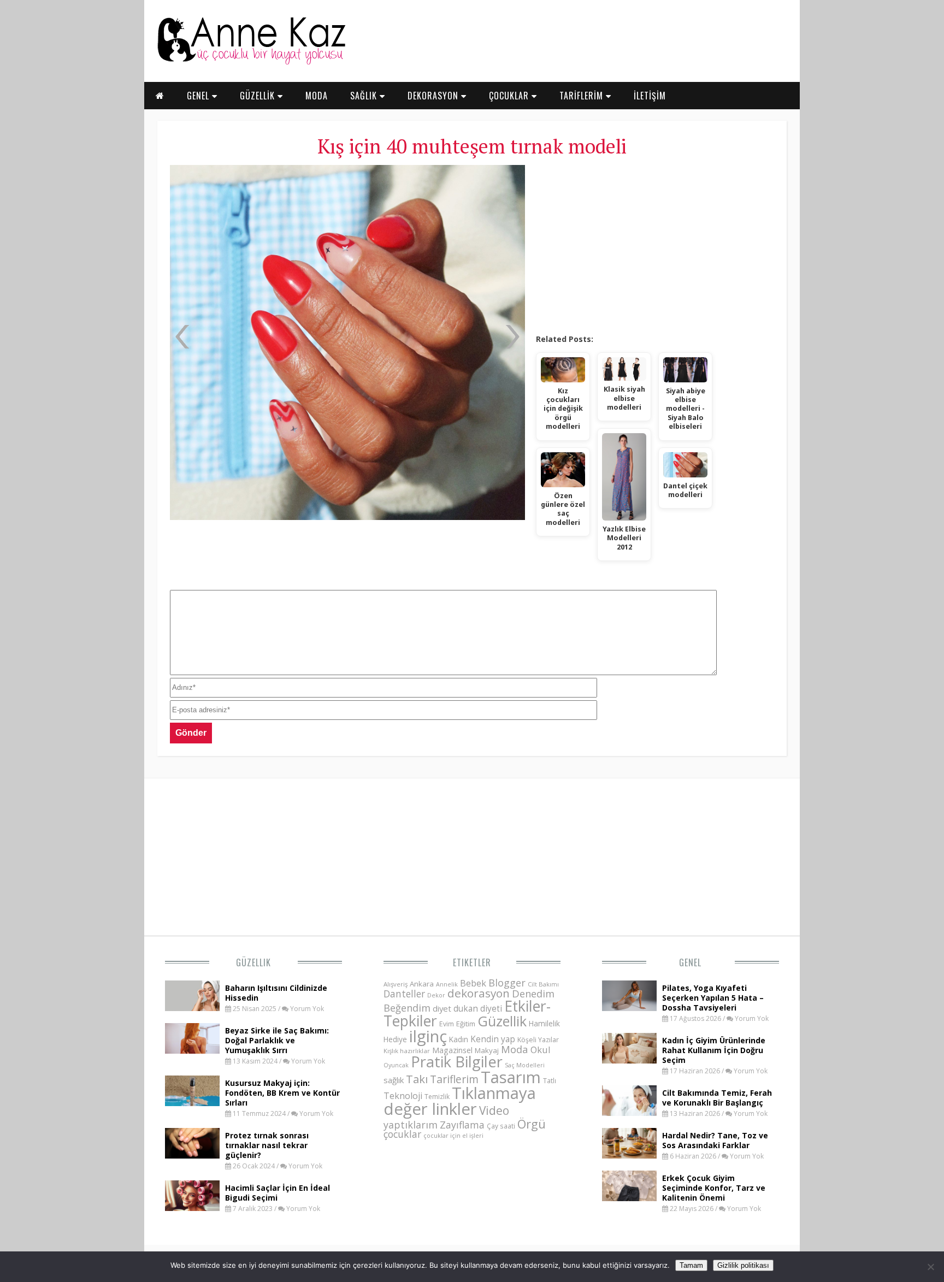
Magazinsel (452, 1050)
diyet (442, 1008)
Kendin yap (492, 1039)
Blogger (507, 982)
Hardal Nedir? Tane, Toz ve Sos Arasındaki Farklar (715, 1140)
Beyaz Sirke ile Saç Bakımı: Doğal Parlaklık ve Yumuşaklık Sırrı (277, 1040)
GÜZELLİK (259, 95)
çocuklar (402, 1134)
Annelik (447, 984)
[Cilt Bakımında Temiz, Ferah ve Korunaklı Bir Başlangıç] (629, 1113)
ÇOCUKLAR (510, 95)
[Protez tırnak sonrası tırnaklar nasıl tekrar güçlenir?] (192, 1155)
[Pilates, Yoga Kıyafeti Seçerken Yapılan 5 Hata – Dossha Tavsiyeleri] (629, 1008)
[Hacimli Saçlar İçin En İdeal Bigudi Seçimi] (192, 1208)
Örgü (531, 1123)
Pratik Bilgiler (457, 1061)
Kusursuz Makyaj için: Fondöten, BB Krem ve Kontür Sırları (282, 1093)
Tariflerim (454, 1079)
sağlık (394, 1079)
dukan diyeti (477, 1008)
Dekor (436, 995)
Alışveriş (396, 984)
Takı (417, 1078)
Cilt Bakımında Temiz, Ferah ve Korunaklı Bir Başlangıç (717, 1098)
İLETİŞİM (650, 95)
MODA (316, 95)
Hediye (395, 1039)
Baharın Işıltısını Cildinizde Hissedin (276, 993)
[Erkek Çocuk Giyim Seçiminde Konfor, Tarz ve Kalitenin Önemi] (629, 1198)
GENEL (199, 95)
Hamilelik (544, 1023)
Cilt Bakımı (543, 984)
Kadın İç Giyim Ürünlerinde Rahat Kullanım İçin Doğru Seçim (713, 1050)
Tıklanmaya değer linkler (460, 1101)
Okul (540, 1049)
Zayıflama (462, 1124)
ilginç (428, 1036)
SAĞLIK (365, 95)
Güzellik (253, 962)
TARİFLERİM (582, 95)
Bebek (473, 983)
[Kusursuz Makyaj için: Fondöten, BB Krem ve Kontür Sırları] (192, 1103)
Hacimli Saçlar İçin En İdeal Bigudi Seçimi (277, 1193)
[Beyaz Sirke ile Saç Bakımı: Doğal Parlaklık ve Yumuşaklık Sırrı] (192, 1050)
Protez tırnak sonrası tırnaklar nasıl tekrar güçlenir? (267, 1145)
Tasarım (511, 1077)
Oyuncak (396, 1065)
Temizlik (437, 1096)
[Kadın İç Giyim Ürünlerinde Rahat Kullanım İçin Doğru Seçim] (629, 1060)
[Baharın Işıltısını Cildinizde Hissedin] (192, 1008)
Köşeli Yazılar (538, 1039)
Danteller (404, 993)
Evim (446, 1024)
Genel (690, 962)
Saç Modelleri (525, 1065)
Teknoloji (403, 1096)
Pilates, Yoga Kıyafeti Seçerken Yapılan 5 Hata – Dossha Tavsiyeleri (713, 998)
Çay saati (501, 1125)
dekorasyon (478, 993)
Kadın (458, 1039)
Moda (514, 1049)
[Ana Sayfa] (250, 62)
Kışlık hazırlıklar (407, 1051)
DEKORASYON (434, 95)
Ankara (422, 984)
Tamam (691, 1265)
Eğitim (465, 1024)
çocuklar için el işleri (453, 1135)
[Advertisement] (655, 245)
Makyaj (487, 1050)
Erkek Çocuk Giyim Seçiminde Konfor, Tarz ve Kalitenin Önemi (713, 1188)
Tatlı (549, 1080)
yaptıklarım (411, 1124)
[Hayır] (930, 1266)
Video (494, 1110)
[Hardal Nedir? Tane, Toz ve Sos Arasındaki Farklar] (629, 1155)
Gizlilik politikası (743, 1265)
